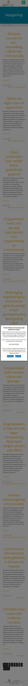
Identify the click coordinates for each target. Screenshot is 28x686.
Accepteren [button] (10, 356)
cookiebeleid (5, 351)
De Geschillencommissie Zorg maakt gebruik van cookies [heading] (14, 328)
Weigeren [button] (18, 356)
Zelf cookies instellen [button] (14, 344)
